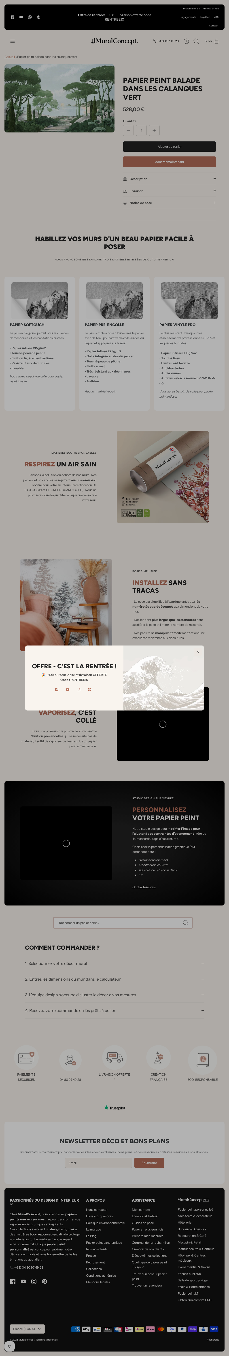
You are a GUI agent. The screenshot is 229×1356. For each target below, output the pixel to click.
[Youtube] (67, 689)
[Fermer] (198, 652)
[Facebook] (56, 689)
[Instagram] (78, 689)
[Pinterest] (89, 689)
